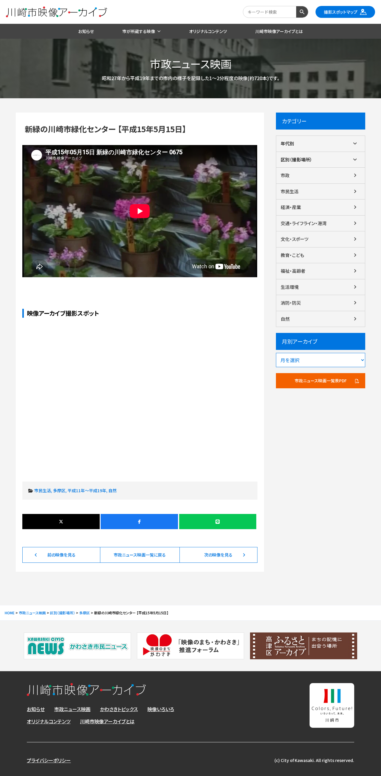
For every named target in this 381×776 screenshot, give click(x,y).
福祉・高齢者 (293, 271)
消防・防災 (291, 303)
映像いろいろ (160, 709)
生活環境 (290, 287)
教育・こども (292, 255)
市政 (285, 175)
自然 (112, 490)
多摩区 (59, 490)
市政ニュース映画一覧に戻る (140, 555)
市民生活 (42, 490)
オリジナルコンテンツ (49, 721)
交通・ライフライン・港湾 (304, 223)
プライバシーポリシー (49, 760)
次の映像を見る (218, 555)
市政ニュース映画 (72, 709)
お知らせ (36, 709)
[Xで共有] (60, 521)
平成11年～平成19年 (87, 490)
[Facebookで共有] (139, 521)
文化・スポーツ (294, 239)
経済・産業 (291, 207)
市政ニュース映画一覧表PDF (321, 381)
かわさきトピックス (119, 709)
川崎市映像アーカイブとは (107, 721)
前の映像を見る (61, 555)
